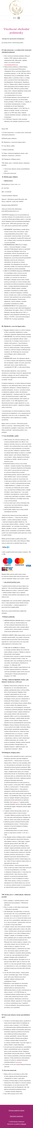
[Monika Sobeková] (16, 8)
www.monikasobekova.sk (11, 64)
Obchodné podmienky (16, 1116)
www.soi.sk (18, 1062)
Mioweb (23, 1124)
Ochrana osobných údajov (16, 1110)
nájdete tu (15, 802)
